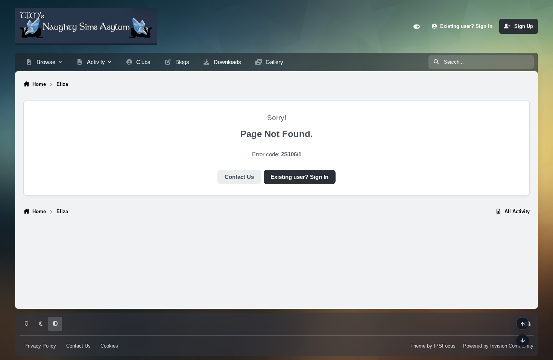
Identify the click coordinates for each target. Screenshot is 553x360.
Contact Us (239, 177)
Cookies (109, 346)
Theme (417, 346)
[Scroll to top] (522, 323)
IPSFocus (445, 346)
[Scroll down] (522, 340)
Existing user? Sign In (299, 177)
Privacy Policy (40, 346)
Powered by (498, 346)
